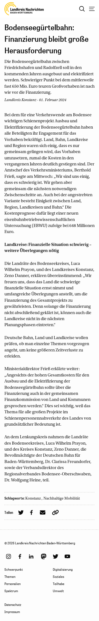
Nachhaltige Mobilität (61, 499)
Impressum (12, 612)
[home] (24, 8)
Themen (9, 577)
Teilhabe (58, 584)
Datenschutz (12, 605)
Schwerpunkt (13, 570)
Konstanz (33, 499)
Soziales (58, 577)
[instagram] (8, 556)
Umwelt (58, 591)
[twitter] (55, 556)
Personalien (12, 584)
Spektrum (11, 591)
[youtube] (67, 556)
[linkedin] (31, 556)
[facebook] (20, 556)
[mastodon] (44, 556)
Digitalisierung (63, 570)
